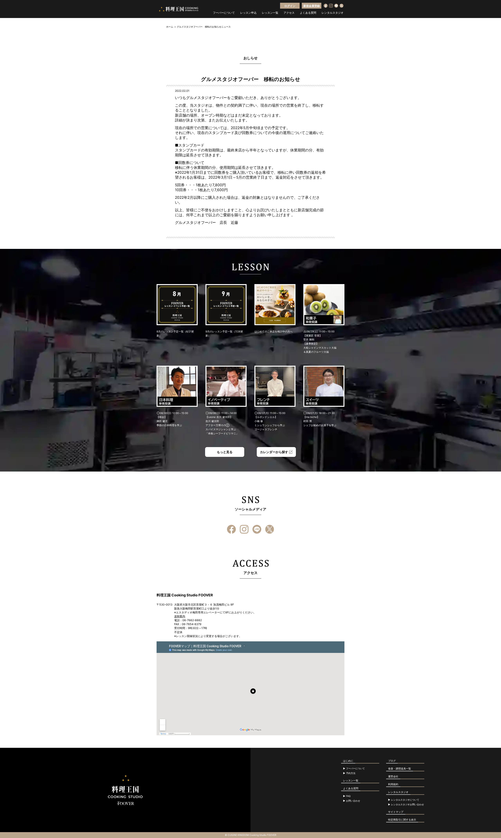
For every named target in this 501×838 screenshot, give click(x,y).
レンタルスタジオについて (405, 800)
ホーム (169, 26)
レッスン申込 (248, 12)
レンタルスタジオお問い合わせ (407, 804)
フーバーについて (224, 12)
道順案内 (179, 616)
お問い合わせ (353, 801)
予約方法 (350, 773)
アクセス (289, 12)
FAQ (348, 796)
